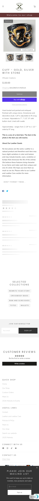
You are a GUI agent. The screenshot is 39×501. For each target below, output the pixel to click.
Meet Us (5, 397)
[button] (6, 36)
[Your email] (10, 331)
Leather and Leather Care (11, 416)
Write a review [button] (19, 364)
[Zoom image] (19, 36)
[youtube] (16, 448)
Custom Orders (8, 392)
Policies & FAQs (8, 420)
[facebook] (3, 448)
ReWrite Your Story (19, 291)
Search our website (9, 433)
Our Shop (5, 388)
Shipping (5, 88)
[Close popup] (37, 468)
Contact (5, 412)
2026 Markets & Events (11, 401)
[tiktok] (11, 448)
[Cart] (35, 6)
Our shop (5, 429)
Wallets (25, 305)
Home (4, 384)
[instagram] (7, 448)
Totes (13, 305)
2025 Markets (7, 437)
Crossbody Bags (19, 296)
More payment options (19, 105)
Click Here (6, 459)
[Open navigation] (4, 6)
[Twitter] (7, 191)
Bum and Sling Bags (19, 300)
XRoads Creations (9, 78)
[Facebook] (3, 191)
